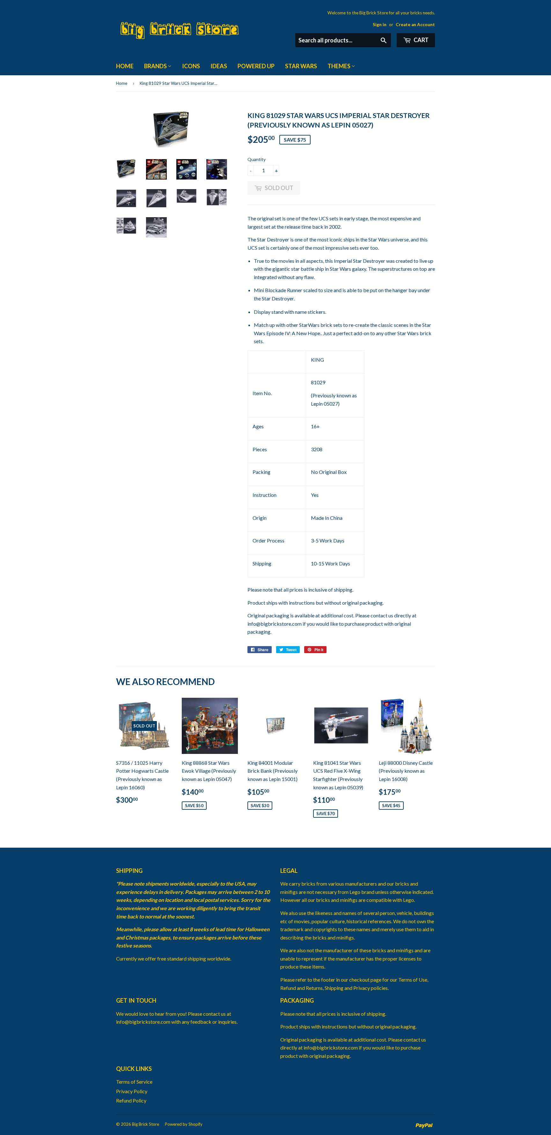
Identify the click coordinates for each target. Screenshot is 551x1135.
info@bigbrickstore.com (274, 624)
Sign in (379, 24)
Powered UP (256, 66)
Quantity (256, 159)
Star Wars (301, 66)
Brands (156, 66)
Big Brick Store (145, 1124)
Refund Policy (131, 1100)
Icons (191, 66)
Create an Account (415, 24)
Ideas (218, 66)
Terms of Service (134, 1082)
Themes (339, 66)
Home (125, 66)
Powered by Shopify (183, 1124)
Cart (421, 39)
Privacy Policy (131, 1091)
